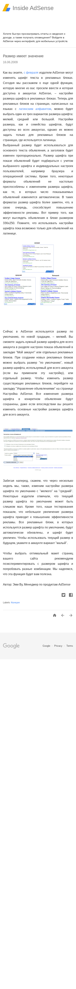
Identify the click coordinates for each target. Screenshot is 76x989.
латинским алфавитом (35, 108)
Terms (69, 645)
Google (47, 645)
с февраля (31, 72)
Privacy (58, 645)
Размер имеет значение (23, 56)
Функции (15, 602)
